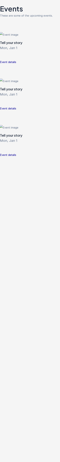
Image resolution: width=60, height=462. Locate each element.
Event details (8, 62)
